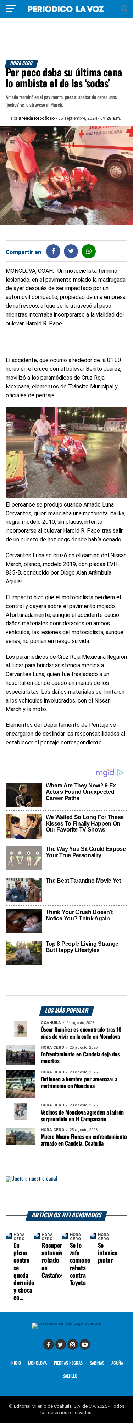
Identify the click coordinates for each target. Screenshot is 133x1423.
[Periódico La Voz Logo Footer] (66, 1323)
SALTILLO (70, 1376)
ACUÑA (117, 1363)
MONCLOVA (37, 1363)
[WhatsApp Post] (89, 251)
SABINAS (97, 1363)
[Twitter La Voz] (60, 1344)
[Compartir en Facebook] (53, 251)
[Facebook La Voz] (48, 1344)
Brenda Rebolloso (36, 118)
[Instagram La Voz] (72, 1344)
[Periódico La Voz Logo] (66, 12)
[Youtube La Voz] (84, 1344)
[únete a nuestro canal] (67, 1193)
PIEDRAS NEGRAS (68, 1363)
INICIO (15, 1363)
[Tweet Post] (71, 251)
